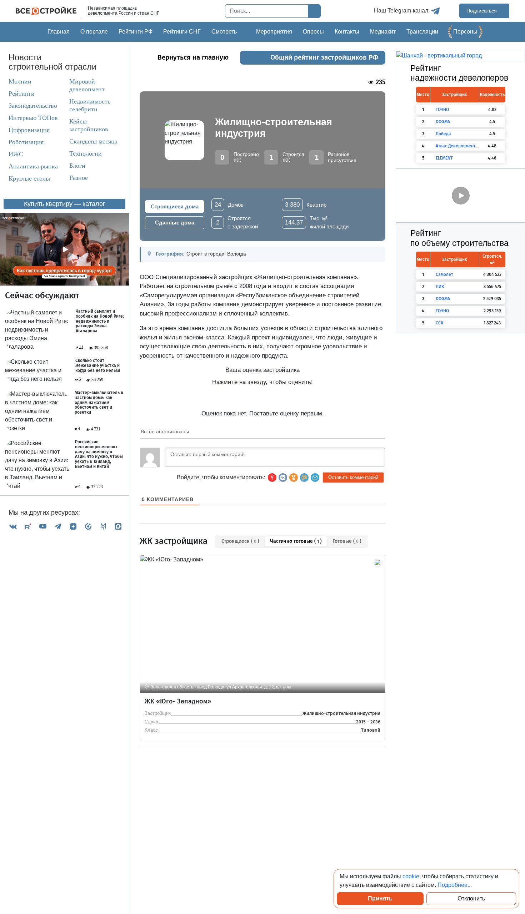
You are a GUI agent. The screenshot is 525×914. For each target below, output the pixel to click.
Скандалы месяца (93, 141)
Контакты (347, 32)
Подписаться (482, 11)
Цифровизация (29, 129)
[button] (315, 477)
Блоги (77, 165)
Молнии (20, 81)
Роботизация (26, 142)
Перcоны (465, 32)
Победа (443, 133)
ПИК (440, 286)
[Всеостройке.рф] (49, 11)
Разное (78, 177)
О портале (94, 32)
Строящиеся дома (175, 206)
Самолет (444, 274)
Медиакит (383, 32)
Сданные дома (174, 222)
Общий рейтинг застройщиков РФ (324, 57)
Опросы (313, 32)
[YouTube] (43, 526)
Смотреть (224, 32)
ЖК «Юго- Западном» (178, 701)
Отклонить (471, 898)
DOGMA (443, 121)
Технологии (85, 153)
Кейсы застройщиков (88, 125)
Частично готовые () (296, 541)
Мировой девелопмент (87, 85)
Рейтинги (22, 93)
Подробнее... (455, 885)
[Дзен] (73, 526)
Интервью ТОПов (33, 117)
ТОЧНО (442, 109)
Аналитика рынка (33, 166)
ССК (439, 322)
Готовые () (346, 541)
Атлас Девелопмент (456, 145)
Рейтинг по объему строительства (459, 238)
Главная (59, 32)
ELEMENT (444, 158)
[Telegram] (58, 526)
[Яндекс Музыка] (88, 526)
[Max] (118, 526)
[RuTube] (28, 526)
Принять (380, 898)
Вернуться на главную (193, 57)
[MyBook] (103, 526)
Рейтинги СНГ (182, 32)
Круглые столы (29, 178)
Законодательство (33, 105)
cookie (410, 876)
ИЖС (16, 154)
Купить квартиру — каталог (64, 203)
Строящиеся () (240, 541)
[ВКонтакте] (13, 526)
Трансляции (422, 32)
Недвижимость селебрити (89, 105)
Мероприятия (274, 32)
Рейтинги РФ (135, 32)
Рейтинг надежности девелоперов (459, 73)
